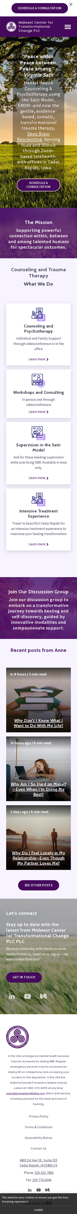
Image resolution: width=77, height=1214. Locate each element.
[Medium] (43, 996)
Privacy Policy (38, 1116)
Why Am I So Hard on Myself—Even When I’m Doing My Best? (38, 789)
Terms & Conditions (38, 1127)
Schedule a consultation (39, 8)
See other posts (39, 885)
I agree (38, 1210)
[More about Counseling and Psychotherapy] (38, 315)
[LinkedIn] (11, 996)
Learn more (37, 359)
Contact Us (38, 1148)
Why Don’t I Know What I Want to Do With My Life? (38, 723)
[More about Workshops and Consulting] (38, 381)
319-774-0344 (41, 1180)
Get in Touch (24, 977)
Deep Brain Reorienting (33, 136)
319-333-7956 (43, 1172)
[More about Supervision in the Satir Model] (38, 433)
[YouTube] (27, 996)
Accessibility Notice (38, 1138)
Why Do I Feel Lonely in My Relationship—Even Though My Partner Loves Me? (38, 858)
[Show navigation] (68, 27)
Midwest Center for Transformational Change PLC (35, 27)
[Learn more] (38, 500)
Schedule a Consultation (38, 185)
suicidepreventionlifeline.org (25, 1093)
